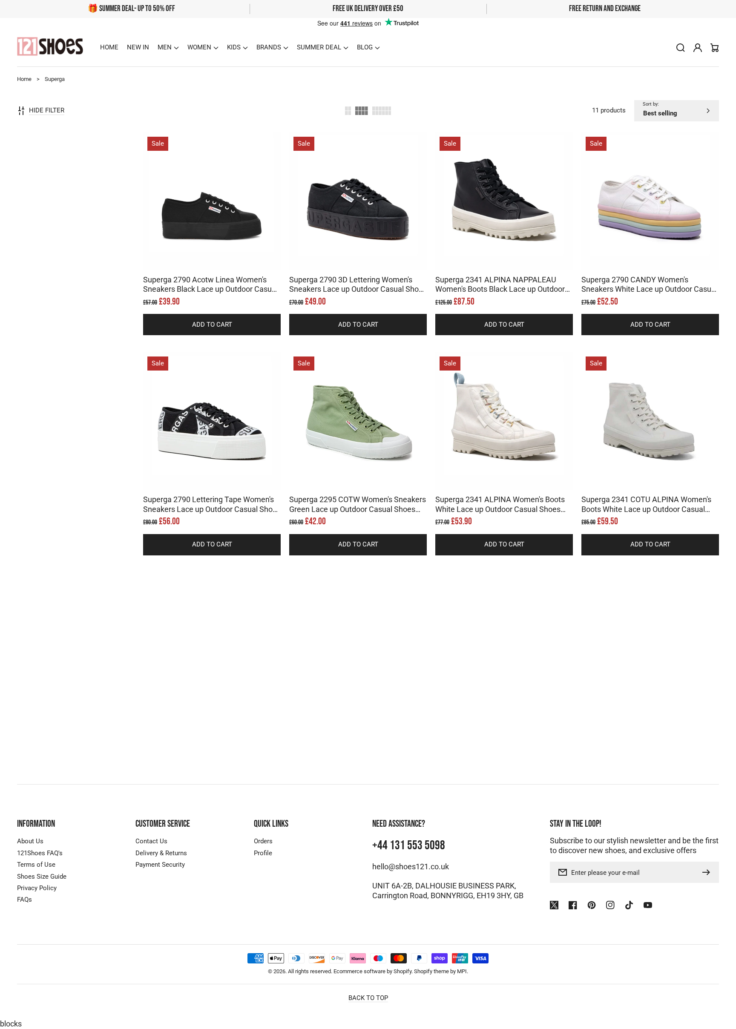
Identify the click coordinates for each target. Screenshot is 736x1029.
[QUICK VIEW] (212, 222)
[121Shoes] (50, 47)
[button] (168, 47)
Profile (263, 853)
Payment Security (160, 864)
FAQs (24, 899)
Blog (365, 47)
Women (199, 47)
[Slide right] (220, 255)
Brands (268, 47)
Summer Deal (319, 47)
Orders (263, 841)
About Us (30, 841)
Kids (234, 47)
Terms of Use (36, 864)
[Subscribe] (708, 872)
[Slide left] (203, 255)
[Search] (680, 47)
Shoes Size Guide (41, 876)
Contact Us (151, 841)
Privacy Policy (37, 888)
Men (165, 47)
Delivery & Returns (161, 853)
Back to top (368, 998)
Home (24, 79)
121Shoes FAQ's (40, 853)
